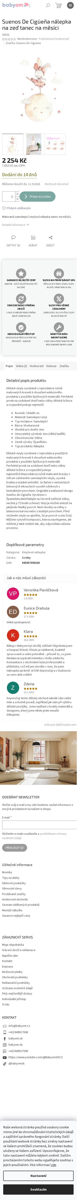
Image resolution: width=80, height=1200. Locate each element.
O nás (5, 1004)
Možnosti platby (12, 972)
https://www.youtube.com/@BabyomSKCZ (36, 1057)
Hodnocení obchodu (15, 900)
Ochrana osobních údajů (17, 988)
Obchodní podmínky (15, 977)
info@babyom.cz (19, 1026)
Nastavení (38, 1175)
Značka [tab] (64, 366)
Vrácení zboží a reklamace (18, 950)
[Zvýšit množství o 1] (17, 194)
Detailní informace (13, 225)
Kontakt (7, 961)
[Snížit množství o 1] (17, 199)
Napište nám (10, 956)
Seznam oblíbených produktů (20, 905)
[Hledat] (48, 5)
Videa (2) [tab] (21, 366)
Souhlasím (38, 1189)
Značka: (23, 43)
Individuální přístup (14, 999)
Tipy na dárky (10, 878)
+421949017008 (18, 1032)
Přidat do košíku (40, 196)
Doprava (7, 967)
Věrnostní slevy (12, 889)
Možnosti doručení (56, 184)
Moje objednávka (13, 945)
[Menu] (70, 5)
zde (53, 1165)
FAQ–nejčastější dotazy (17, 993)
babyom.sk (16, 1038)
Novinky (7, 872)
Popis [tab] (9, 366)
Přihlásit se (15, 847)
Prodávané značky (14, 894)
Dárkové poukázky (14, 883)
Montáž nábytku (12, 911)
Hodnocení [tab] (37, 366)
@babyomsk (17, 1063)
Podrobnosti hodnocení (54, 39)
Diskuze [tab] (52, 366)
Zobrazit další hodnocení (60, 725)
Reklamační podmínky (16, 983)
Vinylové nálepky (33, 552)
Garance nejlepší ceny (16, 916)
